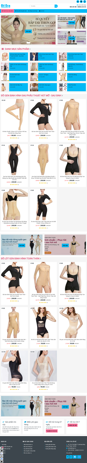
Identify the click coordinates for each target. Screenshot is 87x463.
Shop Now (28, 31)
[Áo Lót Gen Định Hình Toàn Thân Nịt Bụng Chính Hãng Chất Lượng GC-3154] (43, 366)
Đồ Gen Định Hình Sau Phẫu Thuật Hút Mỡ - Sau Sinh (31, 95)
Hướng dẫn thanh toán (50, 446)
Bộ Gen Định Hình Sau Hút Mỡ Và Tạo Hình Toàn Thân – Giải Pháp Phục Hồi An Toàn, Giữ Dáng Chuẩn (72, 133)
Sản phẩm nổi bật (6, 448)
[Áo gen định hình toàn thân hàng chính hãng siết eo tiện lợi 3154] (14, 366)
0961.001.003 (73, 425)
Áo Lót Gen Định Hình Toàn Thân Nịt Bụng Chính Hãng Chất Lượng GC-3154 (43, 383)
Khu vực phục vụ (28, 453)
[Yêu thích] (26, 126)
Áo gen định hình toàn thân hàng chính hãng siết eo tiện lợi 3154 (14, 383)
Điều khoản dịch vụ (28, 444)
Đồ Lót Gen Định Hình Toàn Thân (20, 258)
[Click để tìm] (56, 6)
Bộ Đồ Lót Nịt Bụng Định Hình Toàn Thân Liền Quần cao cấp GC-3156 (43, 340)
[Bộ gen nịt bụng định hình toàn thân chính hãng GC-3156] (72, 322)
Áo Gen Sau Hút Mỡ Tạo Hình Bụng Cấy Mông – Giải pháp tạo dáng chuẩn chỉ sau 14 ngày (14, 222)
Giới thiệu (4, 444)
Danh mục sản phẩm (8, 11)
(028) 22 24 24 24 (52, 431)
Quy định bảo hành (28, 448)
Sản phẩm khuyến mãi (21, 11)
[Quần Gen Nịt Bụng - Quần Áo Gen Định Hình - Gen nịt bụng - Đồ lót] (5, 6)
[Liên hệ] (2, 461)
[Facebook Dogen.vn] (67, 457)
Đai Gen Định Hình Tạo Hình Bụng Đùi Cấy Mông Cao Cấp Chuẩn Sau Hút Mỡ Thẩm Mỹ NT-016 (14, 178)
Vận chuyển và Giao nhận (29, 451)
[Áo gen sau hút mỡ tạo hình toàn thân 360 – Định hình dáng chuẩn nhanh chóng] (14, 322)
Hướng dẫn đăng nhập (50, 448)
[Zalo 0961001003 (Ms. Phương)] (2, 453)
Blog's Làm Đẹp (33, 11)
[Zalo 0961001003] (75, 457)
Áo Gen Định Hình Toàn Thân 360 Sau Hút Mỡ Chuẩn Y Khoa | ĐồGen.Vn (43, 222)
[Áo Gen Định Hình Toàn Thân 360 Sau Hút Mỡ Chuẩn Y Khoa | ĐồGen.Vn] (43, 204)
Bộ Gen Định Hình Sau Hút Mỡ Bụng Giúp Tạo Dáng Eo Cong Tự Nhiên (72, 177)
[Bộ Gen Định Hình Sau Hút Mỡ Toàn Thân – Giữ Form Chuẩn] (43, 114)
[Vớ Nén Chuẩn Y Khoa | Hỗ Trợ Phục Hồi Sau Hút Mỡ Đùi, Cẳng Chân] (14, 114)
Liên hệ (42, 11)
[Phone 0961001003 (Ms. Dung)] (2, 451)
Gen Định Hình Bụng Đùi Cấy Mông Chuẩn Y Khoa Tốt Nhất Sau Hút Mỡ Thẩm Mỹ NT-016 (43, 177)
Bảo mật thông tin (28, 446)
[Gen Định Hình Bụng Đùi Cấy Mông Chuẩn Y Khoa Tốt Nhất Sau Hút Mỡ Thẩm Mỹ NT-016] (43, 159)
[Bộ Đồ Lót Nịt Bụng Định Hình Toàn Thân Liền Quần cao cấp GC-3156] (43, 322)
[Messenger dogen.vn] (2, 459)
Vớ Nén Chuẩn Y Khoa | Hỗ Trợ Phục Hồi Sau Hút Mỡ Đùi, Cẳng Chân (14, 132)
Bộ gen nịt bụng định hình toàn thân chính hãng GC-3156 (72, 340)
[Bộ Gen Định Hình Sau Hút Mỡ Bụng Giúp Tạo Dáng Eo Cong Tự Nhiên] (72, 159)
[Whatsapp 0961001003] (70, 457)
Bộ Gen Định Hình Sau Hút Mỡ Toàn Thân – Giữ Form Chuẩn (43, 132)
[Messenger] (79, 457)
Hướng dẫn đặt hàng (50, 444)
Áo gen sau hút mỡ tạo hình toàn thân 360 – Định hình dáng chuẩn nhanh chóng (15, 340)
